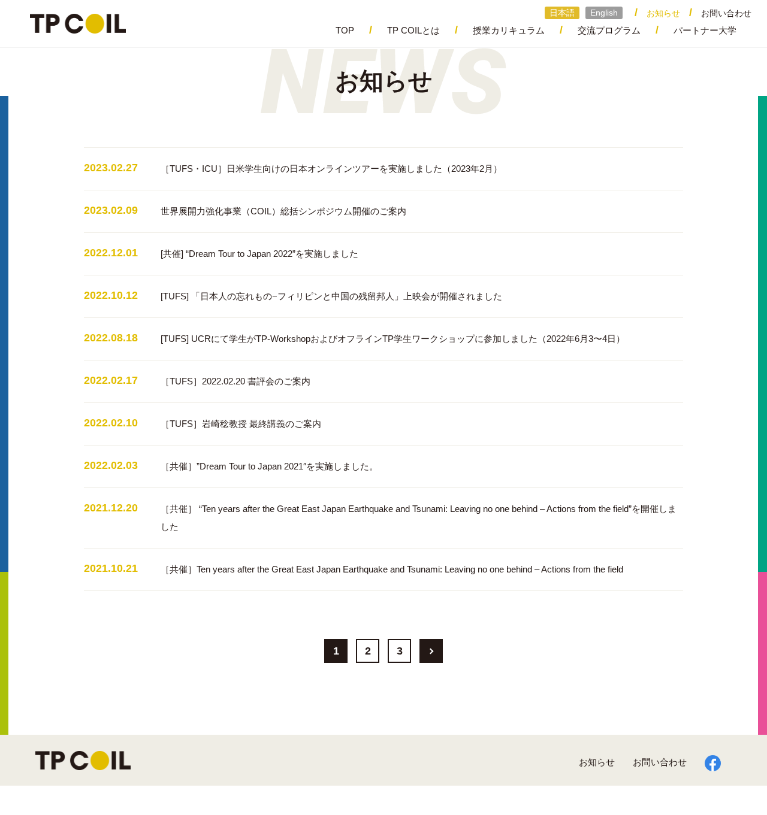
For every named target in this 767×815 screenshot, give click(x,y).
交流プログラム (609, 30)
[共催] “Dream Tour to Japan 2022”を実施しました (259, 254)
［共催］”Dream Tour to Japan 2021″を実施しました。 (269, 466)
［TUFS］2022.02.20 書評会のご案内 (235, 381)
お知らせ (597, 762)
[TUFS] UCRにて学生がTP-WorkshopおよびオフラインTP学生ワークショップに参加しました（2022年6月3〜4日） (393, 339)
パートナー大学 (705, 30)
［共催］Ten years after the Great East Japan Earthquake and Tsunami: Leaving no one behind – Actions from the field (392, 569)
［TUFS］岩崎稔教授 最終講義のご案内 (241, 424)
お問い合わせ (726, 13)
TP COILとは (413, 30)
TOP (345, 30)
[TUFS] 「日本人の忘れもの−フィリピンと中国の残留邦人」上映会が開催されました (331, 296)
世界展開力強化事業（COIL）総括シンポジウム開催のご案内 (283, 211)
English (604, 12)
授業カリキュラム (509, 30)
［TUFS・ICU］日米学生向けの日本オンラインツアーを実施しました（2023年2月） (331, 168)
